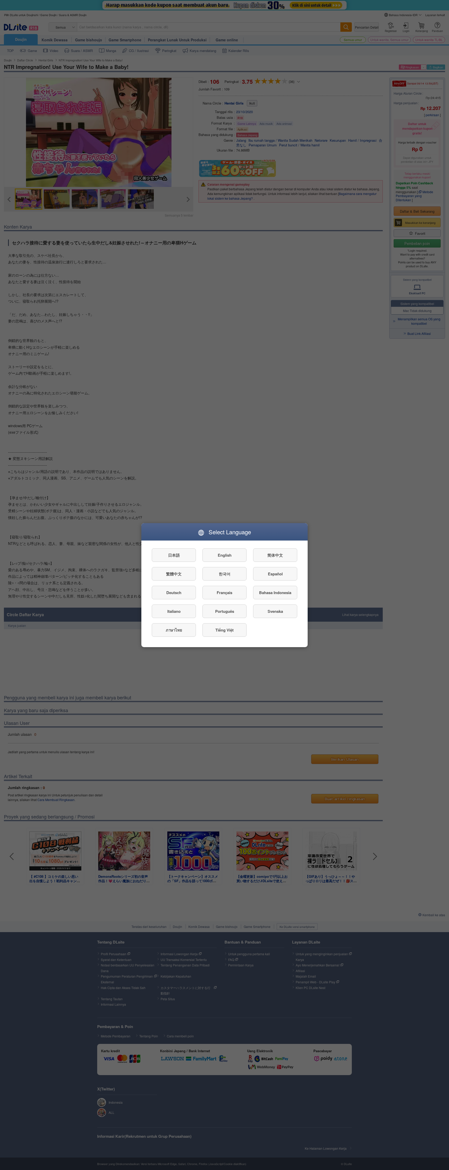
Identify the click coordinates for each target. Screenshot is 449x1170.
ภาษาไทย (174, 630)
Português (224, 611)
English (225, 555)
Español (275, 573)
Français (224, 592)
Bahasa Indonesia (275, 592)
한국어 (224, 573)
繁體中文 (174, 573)
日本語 (174, 555)
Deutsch (173, 592)
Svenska (275, 611)
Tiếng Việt (224, 630)
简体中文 (275, 555)
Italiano (174, 611)
